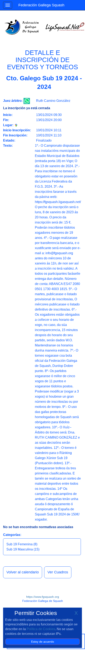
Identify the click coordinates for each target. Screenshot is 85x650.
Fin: (6, 120)
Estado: (9, 140)
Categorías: (12, 535)
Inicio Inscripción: (17, 130)
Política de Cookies (41, 629)
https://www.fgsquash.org (42, 596)
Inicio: (8, 115)
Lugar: (8, 125)
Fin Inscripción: (15, 135)
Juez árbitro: (13, 100)
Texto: (8, 145)
